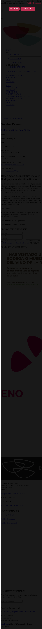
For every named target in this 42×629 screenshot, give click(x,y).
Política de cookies (34, 3)
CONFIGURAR (28, 9)
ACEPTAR (14, 9)
